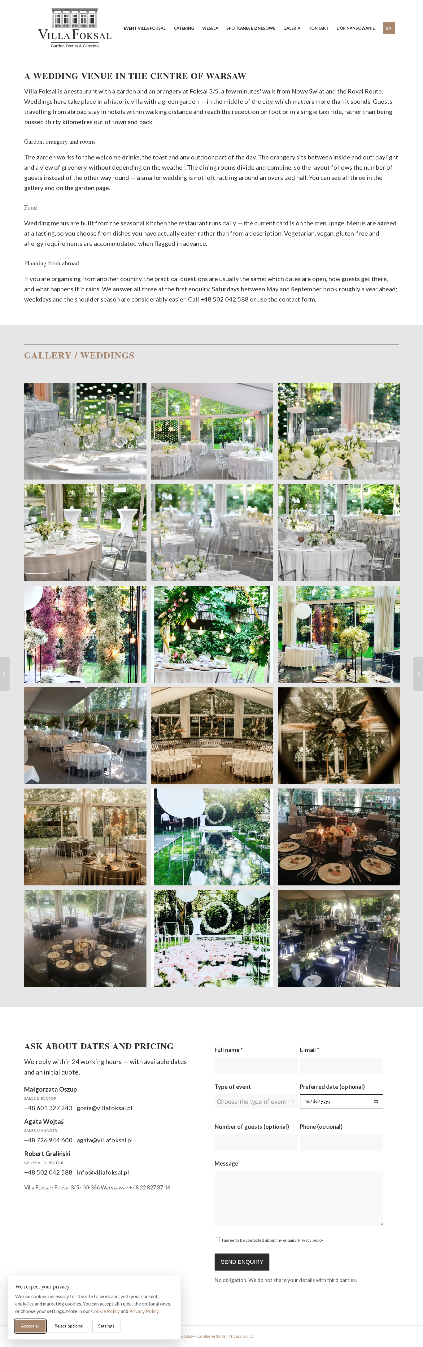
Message (226, 1163)
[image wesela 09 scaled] (341, 941)
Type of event (233, 1086)
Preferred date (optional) (332, 1086)
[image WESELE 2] (87, 433)
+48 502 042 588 (224, 299)
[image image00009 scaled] (214, 636)
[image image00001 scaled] (87, 636)
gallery (33, 187)
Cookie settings (211, 1336)
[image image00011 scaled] (214, 839)
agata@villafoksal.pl (105, 1140)
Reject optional (69, 1325)
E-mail (309, 1049)
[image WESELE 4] (87, 535)
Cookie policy (181, 1336)
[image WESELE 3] (341, 433)
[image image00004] (214, 738)
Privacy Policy (144, 1311)
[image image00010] (214, 941)
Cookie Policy (105, 1311)
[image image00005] (341, 738)
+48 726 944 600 (48, 1140)
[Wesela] (5, 674)
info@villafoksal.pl (103, 1172)
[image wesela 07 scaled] (87, 941)
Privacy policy (310, 1240)
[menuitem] (145, 28)
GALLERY (48, 355)
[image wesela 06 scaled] (341, 839)
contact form (297, 299)
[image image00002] (341, 636)
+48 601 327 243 (48, 1107)
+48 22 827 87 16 (149, 1187)
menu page (329, 223)
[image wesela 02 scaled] (87, 738)
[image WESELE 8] (214, 535)
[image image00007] (87, 839)
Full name (229, 1049)
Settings (106, 1325)
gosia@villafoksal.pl (105, 1107)
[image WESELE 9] (341, 535)
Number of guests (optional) (252, 1126)
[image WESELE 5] (214, 433)
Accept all (30, 1325)
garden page (92, 187)
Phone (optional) (321, 1126)
